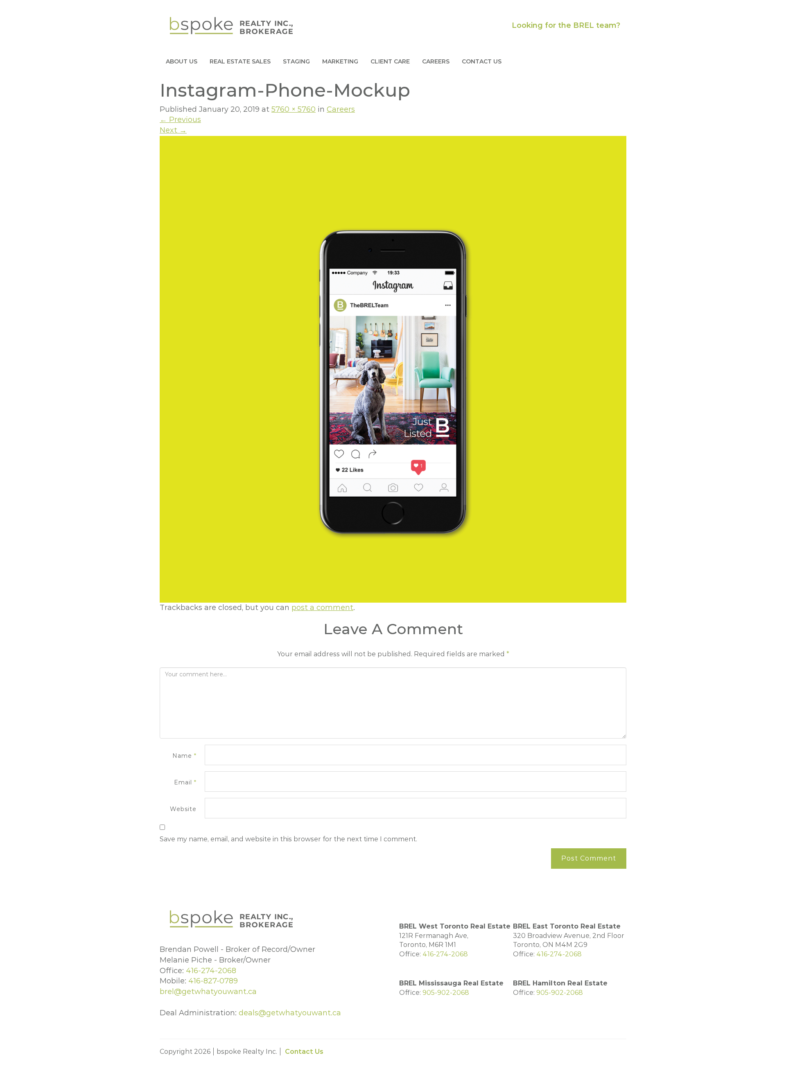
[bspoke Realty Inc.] (231, 24)
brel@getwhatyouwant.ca (208, 991)
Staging (296, 61)
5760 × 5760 (293, 109)
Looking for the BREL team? (566, 25)
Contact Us (481, 61)
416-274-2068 (211, 970)
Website (183, 809)
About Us (181, 61)
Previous (180, 119)
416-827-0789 (213, 980)
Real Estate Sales (240, 61)
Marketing (340, 61)
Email (185, 782)
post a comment (322, 607)
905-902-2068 (445, 992)
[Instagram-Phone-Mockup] (393, 368)
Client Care (390, 61)
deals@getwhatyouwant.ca (290, 1012)
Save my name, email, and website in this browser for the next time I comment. (288, 839)
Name (184, 755)
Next (173, 130)
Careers (435, 61)
